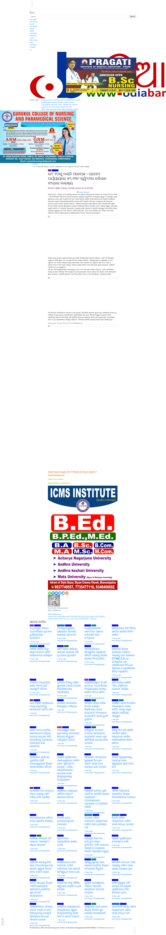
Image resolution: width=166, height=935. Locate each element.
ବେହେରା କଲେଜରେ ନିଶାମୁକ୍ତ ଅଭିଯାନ (67, 704)
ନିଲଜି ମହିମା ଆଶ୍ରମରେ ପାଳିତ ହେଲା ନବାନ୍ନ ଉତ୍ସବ (123, 821)
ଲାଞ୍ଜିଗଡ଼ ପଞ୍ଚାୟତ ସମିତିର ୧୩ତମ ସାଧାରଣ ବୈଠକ (67, 794)
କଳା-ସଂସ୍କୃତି (33, 26)
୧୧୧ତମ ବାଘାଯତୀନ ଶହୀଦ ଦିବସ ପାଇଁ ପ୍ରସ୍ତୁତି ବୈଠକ (40, 685)
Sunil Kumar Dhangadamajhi (58, 608)
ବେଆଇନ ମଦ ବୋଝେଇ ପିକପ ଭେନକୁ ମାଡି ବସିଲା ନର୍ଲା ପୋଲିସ (42, 794)
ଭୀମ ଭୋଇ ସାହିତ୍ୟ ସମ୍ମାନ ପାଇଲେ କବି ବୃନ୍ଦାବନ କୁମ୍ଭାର (68, 652)
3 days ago (34, 875)
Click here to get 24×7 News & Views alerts (71, 471)
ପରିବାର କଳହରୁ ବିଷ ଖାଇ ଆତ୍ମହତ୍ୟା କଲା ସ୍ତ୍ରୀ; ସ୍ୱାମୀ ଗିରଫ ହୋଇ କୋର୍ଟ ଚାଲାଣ (41, 866)
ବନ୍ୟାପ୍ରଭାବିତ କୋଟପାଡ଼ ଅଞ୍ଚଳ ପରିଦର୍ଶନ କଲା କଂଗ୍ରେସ (93, 633)
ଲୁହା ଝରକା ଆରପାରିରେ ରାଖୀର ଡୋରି (67, 841)
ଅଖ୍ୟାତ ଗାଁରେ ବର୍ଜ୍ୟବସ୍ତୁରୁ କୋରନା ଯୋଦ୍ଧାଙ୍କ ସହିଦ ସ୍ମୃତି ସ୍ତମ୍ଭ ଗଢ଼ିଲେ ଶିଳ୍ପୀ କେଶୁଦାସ (76, 616)
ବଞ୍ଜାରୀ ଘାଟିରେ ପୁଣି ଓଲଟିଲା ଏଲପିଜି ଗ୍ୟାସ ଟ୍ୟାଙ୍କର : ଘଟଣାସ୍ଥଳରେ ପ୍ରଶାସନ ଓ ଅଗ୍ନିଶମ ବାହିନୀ (96, 798)
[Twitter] (59, 593)
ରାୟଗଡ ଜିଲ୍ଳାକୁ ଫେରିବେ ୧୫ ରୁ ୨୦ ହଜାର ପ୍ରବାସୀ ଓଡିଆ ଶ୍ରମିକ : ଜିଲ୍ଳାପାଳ (72, 619)
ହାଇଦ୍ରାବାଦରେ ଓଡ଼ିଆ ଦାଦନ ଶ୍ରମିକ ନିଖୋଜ (41, 819)
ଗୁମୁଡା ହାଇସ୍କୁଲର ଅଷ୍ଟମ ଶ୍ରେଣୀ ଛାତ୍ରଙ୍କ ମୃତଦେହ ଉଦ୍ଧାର (94, 887)
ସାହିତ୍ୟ (32, 29)
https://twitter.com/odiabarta (59, 483)
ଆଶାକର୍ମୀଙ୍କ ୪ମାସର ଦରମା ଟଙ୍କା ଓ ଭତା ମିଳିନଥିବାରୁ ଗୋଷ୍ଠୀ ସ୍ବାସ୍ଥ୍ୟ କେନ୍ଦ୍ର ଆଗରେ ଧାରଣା (41, 913)
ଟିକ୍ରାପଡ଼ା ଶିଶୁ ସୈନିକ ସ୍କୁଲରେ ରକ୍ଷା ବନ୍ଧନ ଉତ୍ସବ (69, 886)
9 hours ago (34, 659)
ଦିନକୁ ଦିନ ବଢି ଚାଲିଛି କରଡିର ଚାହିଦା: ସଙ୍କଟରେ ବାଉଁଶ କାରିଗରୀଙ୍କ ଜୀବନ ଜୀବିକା (122, 736)
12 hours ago (89, 662)
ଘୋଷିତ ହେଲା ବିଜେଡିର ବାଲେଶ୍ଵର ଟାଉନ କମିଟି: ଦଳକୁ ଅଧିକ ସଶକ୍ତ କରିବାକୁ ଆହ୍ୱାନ (123, 709)
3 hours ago (61, 638)
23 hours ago (34, 692)
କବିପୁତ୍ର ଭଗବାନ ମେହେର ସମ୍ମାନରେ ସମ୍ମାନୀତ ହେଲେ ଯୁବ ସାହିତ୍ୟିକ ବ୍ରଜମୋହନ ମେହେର (96, 736)
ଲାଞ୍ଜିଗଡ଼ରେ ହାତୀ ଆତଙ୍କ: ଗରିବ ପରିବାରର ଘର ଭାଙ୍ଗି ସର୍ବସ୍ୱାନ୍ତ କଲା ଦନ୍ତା (68, 866)
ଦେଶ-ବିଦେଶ (33, 22)
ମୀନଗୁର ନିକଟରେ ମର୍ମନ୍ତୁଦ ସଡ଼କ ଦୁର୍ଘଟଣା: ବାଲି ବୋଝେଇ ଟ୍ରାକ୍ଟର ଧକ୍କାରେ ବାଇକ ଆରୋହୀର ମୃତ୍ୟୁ (96, 845)
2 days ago (34, 801)
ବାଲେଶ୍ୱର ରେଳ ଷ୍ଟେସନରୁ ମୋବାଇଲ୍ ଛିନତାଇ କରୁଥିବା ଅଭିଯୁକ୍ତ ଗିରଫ (68, 734)
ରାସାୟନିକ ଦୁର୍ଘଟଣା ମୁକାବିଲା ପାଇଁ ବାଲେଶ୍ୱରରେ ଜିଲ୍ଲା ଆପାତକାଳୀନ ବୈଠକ (41, 761)
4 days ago (116, 917)
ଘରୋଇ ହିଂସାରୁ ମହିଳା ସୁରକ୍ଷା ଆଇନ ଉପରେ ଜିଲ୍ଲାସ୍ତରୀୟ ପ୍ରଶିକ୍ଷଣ (69, 687)
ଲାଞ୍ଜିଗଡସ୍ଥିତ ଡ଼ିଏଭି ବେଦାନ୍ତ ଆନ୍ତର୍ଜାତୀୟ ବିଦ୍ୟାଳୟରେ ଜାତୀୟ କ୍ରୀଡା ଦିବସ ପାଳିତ (95, 687)
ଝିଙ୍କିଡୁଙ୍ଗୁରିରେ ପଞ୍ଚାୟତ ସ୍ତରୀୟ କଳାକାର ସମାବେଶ (66, 631)
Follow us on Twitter (55, 479)
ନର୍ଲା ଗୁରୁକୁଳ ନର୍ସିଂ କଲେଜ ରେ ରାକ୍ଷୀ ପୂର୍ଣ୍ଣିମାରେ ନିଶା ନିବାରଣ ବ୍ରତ (121, 887)
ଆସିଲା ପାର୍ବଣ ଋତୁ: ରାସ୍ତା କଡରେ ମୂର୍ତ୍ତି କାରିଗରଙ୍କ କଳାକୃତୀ (41, 652)
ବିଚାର (31, 42)
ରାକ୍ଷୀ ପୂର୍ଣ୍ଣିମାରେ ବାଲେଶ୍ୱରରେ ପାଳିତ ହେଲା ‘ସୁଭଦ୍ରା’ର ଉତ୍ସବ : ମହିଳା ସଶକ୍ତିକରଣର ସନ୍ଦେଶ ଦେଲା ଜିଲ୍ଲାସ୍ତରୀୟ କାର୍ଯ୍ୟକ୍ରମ (68, 768)
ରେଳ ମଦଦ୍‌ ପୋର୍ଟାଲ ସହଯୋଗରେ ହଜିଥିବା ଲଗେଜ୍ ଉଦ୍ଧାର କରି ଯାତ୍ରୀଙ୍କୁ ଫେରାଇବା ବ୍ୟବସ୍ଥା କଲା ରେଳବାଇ (41, 738)
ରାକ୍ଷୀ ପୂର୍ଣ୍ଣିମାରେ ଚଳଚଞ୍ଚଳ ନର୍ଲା (121, 840)
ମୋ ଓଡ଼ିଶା (33, 19)
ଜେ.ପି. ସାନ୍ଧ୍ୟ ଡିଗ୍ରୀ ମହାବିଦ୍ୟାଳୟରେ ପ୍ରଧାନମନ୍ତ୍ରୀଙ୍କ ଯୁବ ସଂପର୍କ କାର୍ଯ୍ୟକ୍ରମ (41, 889)
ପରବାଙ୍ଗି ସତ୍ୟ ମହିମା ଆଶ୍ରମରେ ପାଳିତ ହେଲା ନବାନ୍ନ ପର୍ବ (124, 910)
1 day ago (88, 696)
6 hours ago (116, 638)
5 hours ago (88, 641)
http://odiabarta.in (54, 614)
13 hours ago (116, 675)
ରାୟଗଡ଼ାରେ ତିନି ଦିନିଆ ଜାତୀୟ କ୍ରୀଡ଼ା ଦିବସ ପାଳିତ (124, 631)
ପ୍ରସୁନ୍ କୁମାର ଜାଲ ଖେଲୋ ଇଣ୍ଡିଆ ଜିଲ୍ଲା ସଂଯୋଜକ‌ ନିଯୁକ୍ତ (96, 865)
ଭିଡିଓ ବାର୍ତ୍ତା (33, 40)
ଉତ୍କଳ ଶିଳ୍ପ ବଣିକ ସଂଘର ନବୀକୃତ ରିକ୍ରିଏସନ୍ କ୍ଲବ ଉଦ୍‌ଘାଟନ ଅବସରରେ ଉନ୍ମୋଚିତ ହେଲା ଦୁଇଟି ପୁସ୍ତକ (96, 711)
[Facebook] (53, 593)
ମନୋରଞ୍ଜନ (33, 33)
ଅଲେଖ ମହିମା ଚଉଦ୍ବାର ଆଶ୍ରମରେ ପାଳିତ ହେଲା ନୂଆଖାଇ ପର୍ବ (95, 822)
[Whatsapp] (49, 593)
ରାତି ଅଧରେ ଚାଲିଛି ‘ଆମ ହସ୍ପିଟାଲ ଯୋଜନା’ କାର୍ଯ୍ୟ (121, 685)
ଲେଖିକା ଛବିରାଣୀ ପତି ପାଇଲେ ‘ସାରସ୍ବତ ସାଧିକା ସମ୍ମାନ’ (40, 841)
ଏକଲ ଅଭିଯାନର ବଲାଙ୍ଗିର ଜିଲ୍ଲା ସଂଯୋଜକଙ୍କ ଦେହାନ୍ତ (124, 794)
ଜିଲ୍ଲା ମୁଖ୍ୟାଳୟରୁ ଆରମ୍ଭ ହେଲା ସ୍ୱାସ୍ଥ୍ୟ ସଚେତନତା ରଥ (123, 761)
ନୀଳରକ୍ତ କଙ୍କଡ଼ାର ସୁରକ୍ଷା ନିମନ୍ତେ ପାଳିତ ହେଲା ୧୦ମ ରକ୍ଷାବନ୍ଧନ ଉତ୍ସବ (95, 761)
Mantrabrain (110, 928)
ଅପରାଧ (32, 38)
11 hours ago (61, 659)
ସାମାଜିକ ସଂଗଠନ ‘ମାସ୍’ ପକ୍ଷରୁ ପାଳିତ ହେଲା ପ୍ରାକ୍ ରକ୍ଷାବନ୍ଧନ (124, 865)
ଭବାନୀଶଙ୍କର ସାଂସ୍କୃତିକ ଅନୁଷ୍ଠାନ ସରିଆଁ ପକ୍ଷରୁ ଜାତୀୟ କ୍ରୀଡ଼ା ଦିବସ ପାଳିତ (95, 653)
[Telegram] (63, 593)
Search (32, 13)
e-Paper (32, 47)
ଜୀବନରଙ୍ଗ (33, 36)
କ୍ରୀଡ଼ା (32, 31)
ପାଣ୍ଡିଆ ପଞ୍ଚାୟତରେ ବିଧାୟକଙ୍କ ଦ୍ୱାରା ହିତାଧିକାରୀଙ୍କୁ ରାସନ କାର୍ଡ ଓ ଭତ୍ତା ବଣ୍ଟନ (68, 911)
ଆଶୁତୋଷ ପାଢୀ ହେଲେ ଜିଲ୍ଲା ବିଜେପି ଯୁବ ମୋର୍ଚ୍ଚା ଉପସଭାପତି (95, 910)
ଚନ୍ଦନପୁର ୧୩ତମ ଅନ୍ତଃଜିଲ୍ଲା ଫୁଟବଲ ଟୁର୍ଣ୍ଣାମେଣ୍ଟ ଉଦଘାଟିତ (41, 633)
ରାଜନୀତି (32, 24)
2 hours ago (34, 641)
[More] (67, 593)
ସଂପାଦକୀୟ (33, 45)
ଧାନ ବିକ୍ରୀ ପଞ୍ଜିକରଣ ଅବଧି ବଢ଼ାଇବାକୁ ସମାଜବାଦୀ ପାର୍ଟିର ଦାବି (41, 706)
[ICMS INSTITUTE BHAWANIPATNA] (82, 538)
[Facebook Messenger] (56, 593)
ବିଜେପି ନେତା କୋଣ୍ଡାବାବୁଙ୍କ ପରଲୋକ (65, 821)
